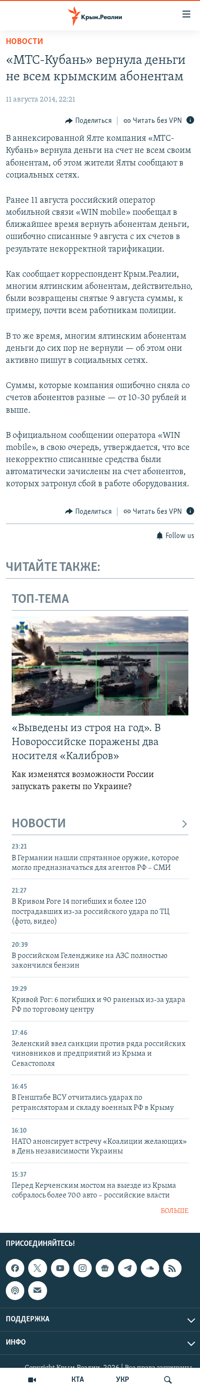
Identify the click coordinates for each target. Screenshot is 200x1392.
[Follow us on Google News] (105, 1268)
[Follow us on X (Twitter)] (37, 1268)
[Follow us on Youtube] (60, 1268)
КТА (77, 1380)
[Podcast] (15, 1291)
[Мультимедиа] (32, 1380)
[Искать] (168, 1380)
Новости (24, 42)
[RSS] (172, 1268)
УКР (122, 1380)
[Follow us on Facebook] (15, 1268)
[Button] (88, 121)
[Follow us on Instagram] (82, 1268)
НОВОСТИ (39, 824)
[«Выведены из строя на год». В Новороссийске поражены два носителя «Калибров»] (100, 666)
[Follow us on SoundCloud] (150, 1268)
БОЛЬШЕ (174, 1211)
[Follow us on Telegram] (127, 1268)
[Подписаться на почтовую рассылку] (37, 1291)
